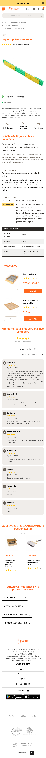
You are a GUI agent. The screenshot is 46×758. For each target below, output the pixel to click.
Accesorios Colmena (13, 606)
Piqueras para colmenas (15, 623)
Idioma (22, 349)
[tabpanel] (12, 554)
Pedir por (24, 355)
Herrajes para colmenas (15, 614)
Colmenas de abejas (13, 598)
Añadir (33, 291)
